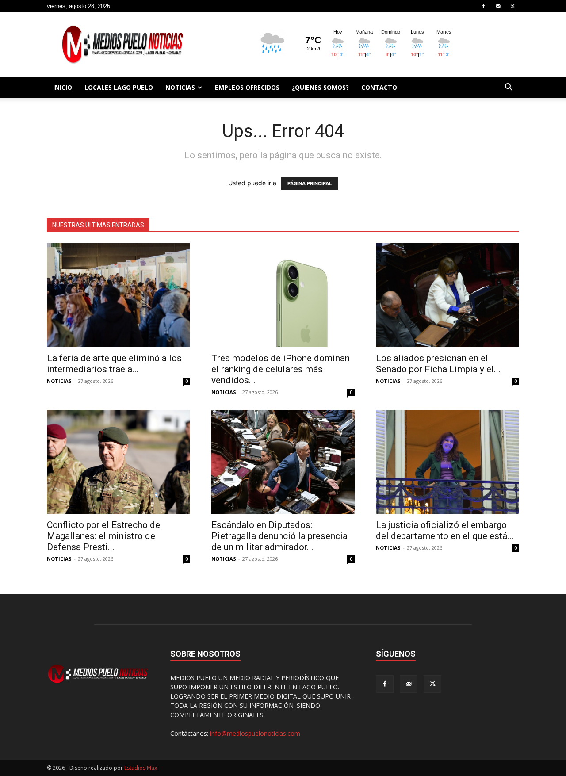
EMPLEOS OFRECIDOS (247, 87)
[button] (508, 88)
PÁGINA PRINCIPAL (309, 183)
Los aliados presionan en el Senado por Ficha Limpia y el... (438, 364)
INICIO (62, 87)
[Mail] (498, 6)
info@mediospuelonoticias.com (255, 733)
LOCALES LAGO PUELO (118, 87)
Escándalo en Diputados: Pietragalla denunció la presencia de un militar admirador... (279, 536)
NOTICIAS (180, 87)
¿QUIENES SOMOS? (320, 87)
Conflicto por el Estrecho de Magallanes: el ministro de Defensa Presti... (103, 536)
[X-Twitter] (512, 6)
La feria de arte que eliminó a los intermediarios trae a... (114, 364)
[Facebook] (483, 6)
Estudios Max (140, 768)
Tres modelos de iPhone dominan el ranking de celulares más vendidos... (280, 369)
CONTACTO (379, 87)
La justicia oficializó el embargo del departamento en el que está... (445, 530)
